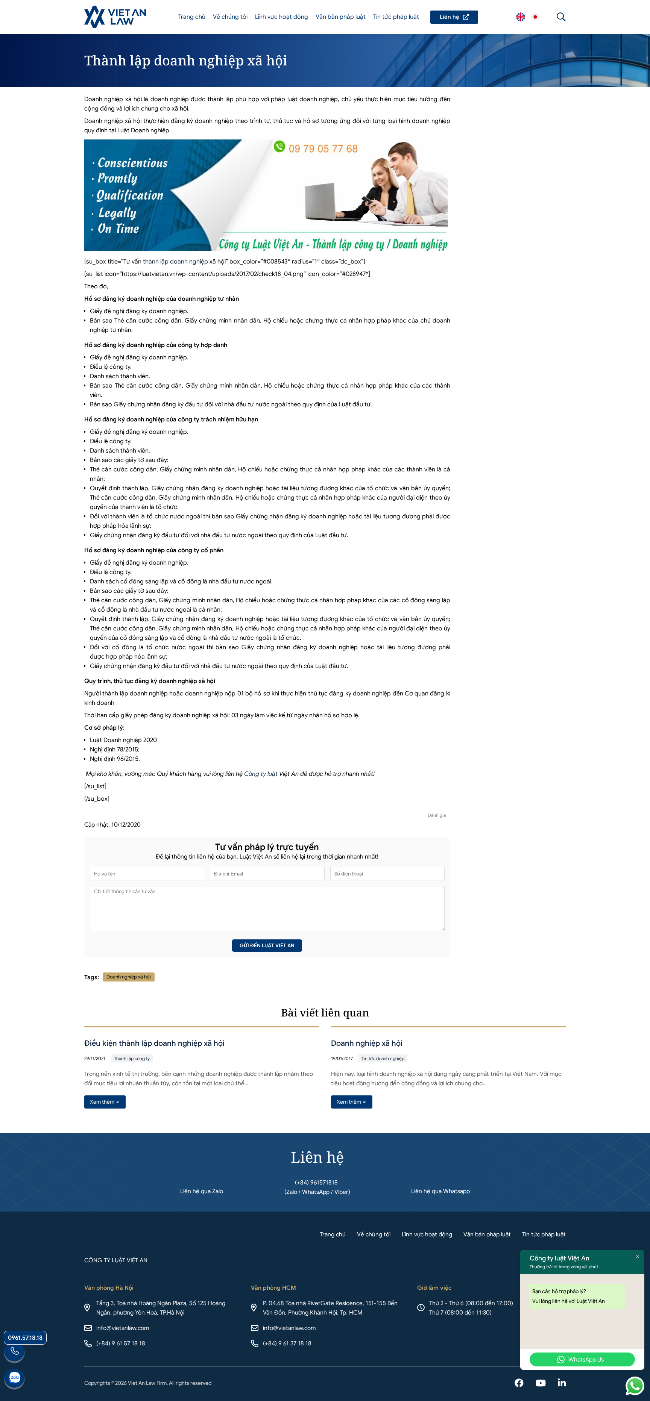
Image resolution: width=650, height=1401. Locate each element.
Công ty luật (261, 774)
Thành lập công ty (132, 1058)
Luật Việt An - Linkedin (562, 1383)
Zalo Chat (14, 1379)
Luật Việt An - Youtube (541, 1383)
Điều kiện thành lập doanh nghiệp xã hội (154, 1043)
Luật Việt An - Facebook (519, 1383)
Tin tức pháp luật (396, 17)
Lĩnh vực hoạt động (281, 17)
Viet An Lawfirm (520, 16)
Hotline (14, 1352)
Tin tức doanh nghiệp (382, 1058)
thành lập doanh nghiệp (175, 261)
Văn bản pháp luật (341, 17)
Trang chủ (191, 17)
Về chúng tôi (230, 17)
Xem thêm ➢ (105, 1101)
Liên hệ (454, 17)
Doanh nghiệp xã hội (128, 977)
